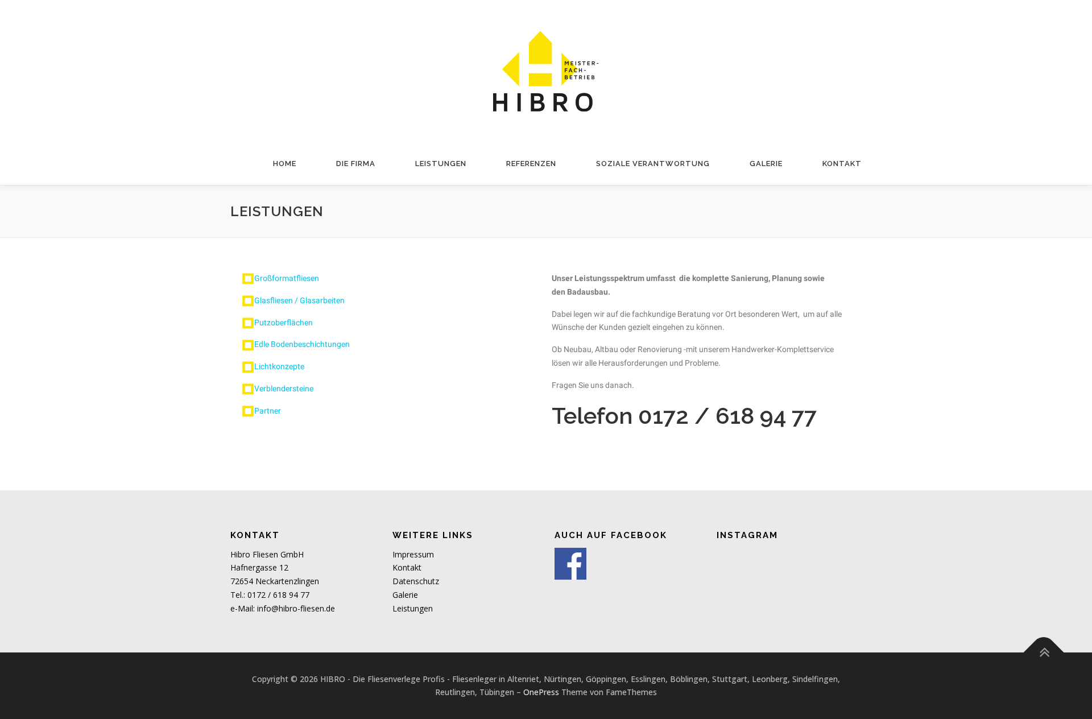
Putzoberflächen (283, 322)
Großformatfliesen (286, 278)
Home (284, 163)
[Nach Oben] (1044, 652)
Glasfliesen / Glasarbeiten (299, 300)
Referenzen (531, 163)
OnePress (541, 692)
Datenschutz (415, 581)
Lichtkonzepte (279, 366)
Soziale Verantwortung (653, 163)
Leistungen (440, 163)
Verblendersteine (283, 388)
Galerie (766, 163)
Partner (267, 410)
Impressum (413, 554)
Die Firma (355, 163)
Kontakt (842, 163)
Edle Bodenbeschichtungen (302, 344)
